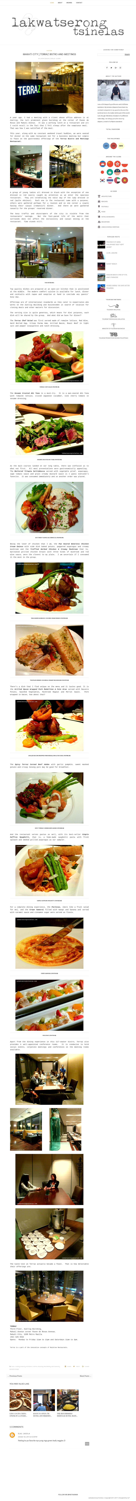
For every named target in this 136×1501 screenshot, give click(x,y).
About (60, 3)
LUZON (49, 50)
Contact (79, 3)
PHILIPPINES (47, 1366)
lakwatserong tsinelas (47, 58)
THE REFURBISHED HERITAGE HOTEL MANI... (67, 1414)
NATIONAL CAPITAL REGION (34, 1366)
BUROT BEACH (111, 264)
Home (52, 3)
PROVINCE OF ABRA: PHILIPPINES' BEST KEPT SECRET (115, 244)
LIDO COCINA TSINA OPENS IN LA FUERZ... (18, 1414)
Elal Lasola (24, 1434)
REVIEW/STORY (14, 1369)
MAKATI (22, 1366)
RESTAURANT (55, 1366)
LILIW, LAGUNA (111, 253)
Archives (69, 3)
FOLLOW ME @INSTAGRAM (68, 1495)
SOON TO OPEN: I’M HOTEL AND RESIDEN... (42, 1414)
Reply (87, 1443)
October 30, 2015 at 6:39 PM (27, 1437)
